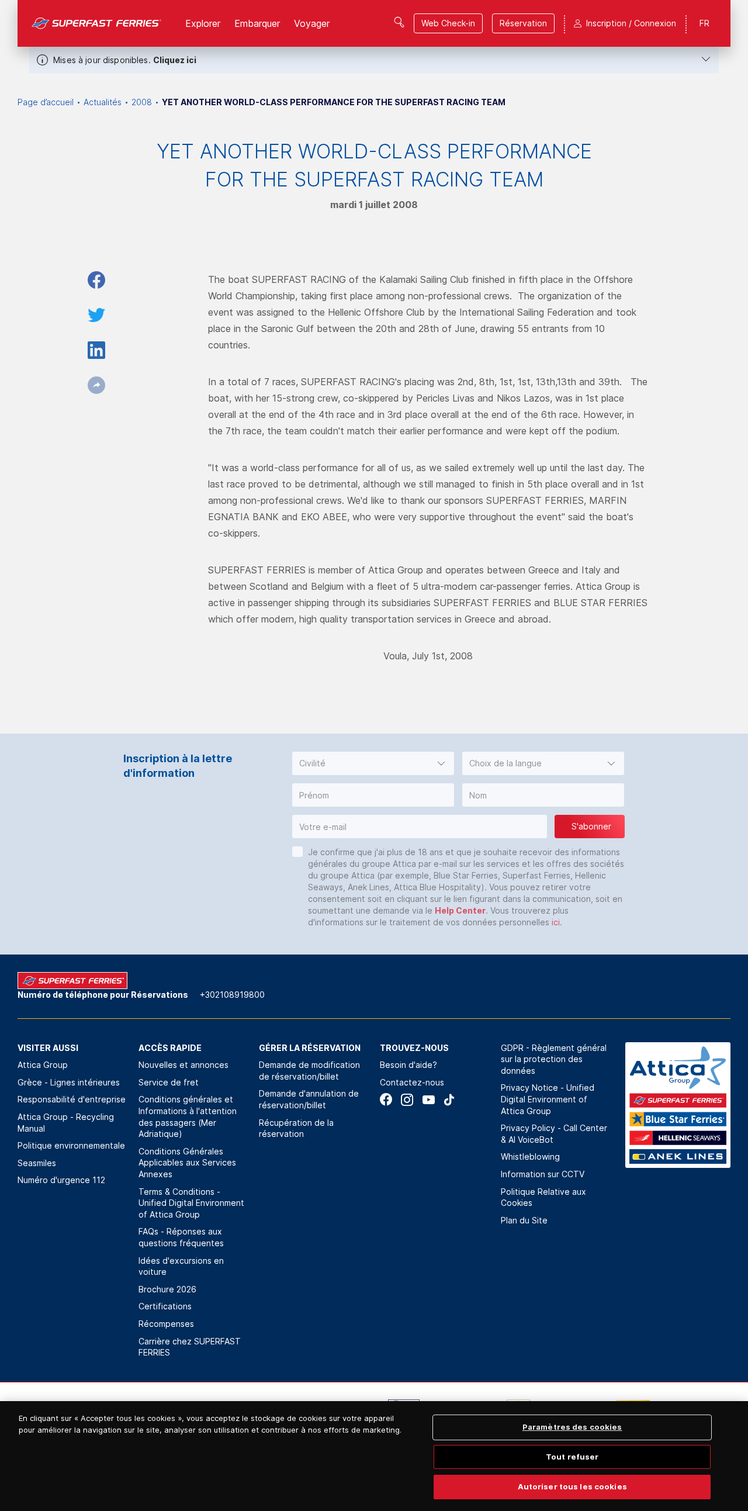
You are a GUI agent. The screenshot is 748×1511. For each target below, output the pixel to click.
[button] (373, 763)
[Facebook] (386, 1100)
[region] (374, 1456)
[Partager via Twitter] (96, 315)
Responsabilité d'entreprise (72, 1099)
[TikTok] (449, 1100)
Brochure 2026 (167, 1289)
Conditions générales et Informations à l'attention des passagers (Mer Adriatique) (187, 1116)
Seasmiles (37, 1163)
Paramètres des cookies (572, 1427)
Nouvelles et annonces (183, 1065)
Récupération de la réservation (296, 1128)
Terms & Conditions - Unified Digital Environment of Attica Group (191, 1203)
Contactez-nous (412, 1082)
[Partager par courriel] (96, 385)
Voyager (312, 23)
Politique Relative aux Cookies (543, 1197)
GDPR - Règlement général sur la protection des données (554, 1059)
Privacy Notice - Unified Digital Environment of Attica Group (547, 1099)
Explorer (202, 23)
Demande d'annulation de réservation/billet (309, 1099)
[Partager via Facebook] (96, 280)
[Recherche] (399, 22)
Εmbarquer (257, 23)
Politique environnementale (71, 1145)
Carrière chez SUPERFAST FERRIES (189, 1347)
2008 (141, 102)
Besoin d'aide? (408, 1065)
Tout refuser (572, 1456)
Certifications (165, 1306)
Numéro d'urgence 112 (61, 1180)
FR (704, 23)
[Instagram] (407, 1100)
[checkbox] (297, 851)
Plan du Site (524, 1220)
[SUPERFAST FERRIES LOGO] (97, 23)
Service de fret (168, 1082)
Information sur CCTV (542, 1174)
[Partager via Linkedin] (96, 350)
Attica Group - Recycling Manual (66, 1122)
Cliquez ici (174, 60)
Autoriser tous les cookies (572, 1486)
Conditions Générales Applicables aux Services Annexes (187, 1162)
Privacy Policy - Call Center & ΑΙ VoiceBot (554, 1134)
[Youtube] (428, 1100)
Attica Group (43, 1065)
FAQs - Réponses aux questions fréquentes (181, 1237)
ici (556, 922)
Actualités (103, 102)
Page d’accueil (46, 102)
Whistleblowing (530, 1156)
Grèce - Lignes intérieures (69, 1082)
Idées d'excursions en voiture (181, 1266)
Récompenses (166, 1324)
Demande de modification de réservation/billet (309, 1070)
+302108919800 (232, 995)
